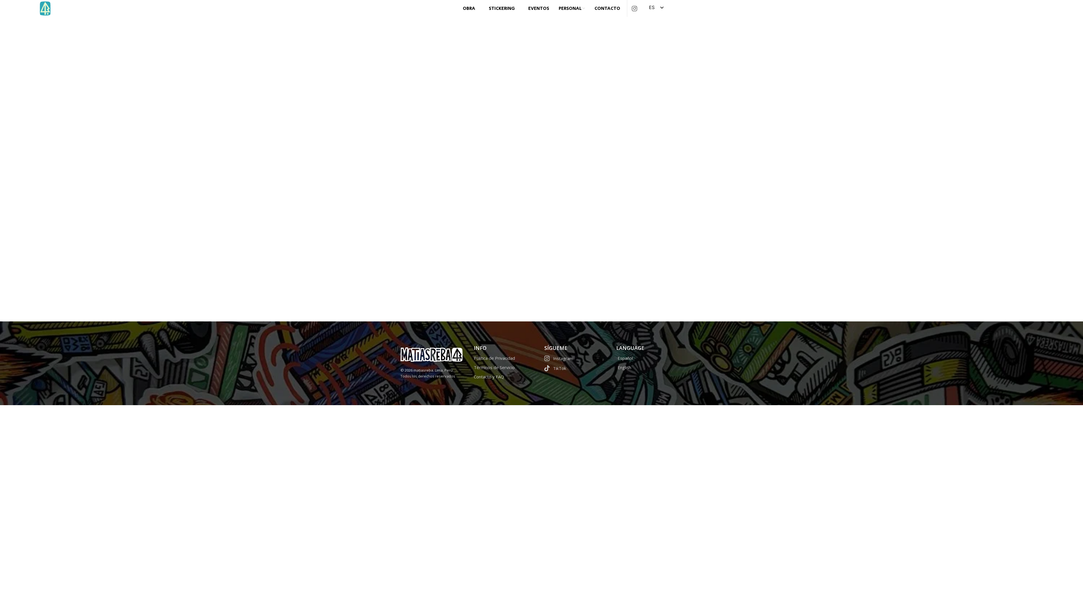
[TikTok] (577, 369)
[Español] (649, 359)
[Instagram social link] (634, 8)
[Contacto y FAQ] (505, 378)
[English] (649, 368)
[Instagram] (577, 360)
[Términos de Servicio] (505, 368)
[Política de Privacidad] (505, 359)
